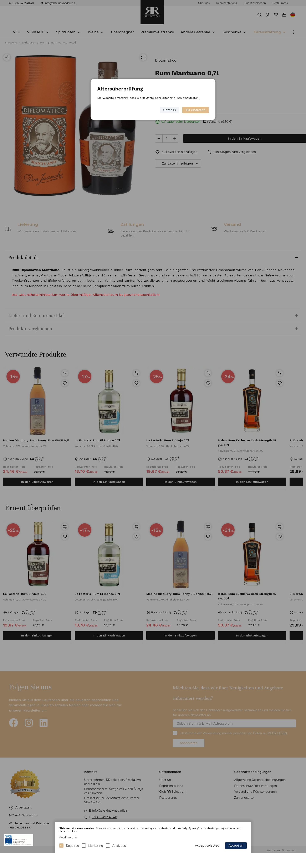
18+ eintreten (195, 110)
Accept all (236, 845)
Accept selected (207, 845)
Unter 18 (169, 110)
